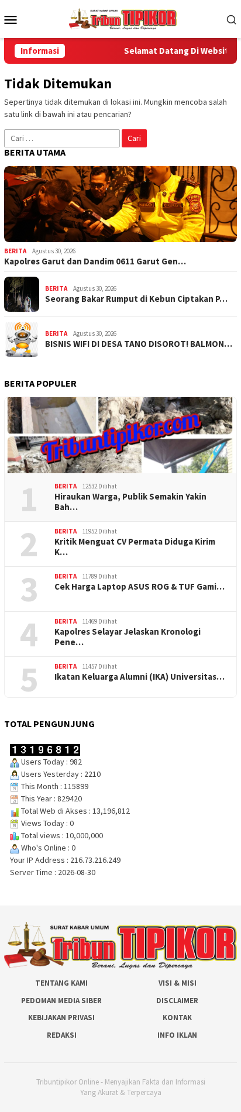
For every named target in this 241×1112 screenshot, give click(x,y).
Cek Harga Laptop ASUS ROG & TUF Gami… (139, 586)
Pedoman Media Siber (61, 1001)
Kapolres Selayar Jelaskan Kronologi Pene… (127, 637)
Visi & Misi (178, 983)
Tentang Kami (61, 983)
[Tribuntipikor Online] (123, 18)
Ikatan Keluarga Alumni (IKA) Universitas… (139, 677)
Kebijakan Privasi (61, 1018)
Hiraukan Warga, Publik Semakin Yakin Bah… (130, 501)
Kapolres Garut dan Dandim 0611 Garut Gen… (95, 261)
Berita (15, 251)
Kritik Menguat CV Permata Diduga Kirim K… (134, 546)
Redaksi (62, 1035)
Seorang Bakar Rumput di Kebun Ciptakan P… (136, 299)
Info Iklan (177, 1035)
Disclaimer (177, 1001)
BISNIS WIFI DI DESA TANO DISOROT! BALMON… (138, 344)
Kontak (177, 1018)
